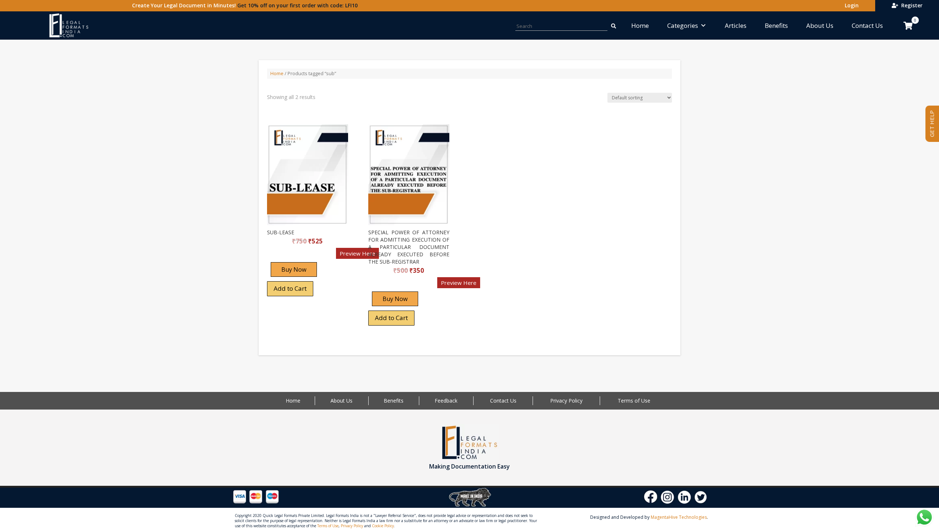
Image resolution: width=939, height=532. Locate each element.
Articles (735, 25)
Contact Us (867, 25)
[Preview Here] (288, 255)
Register (910, 5)
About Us (819, 25)
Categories (682, 25)
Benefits (776, 25)
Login (850, 5)
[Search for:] (613, 25)
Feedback (446, 400)
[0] (908, 26)
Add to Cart (290, 288)
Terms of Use (634, 400)
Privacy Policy (566, 400)
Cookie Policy (383, 525)
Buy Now (293, 269)
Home (640, 25)
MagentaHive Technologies (679, 517)
